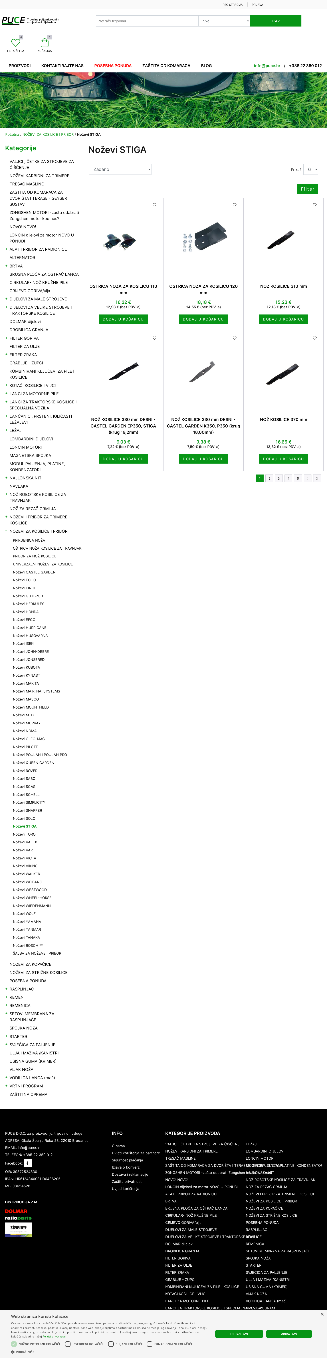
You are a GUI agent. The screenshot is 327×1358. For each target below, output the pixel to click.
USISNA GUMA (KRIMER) (33, 1061)
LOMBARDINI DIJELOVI (31, 439)
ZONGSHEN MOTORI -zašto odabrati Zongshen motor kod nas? (44, 215)
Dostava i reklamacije (130, 1174)
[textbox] (147, 21)
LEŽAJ (16, 430)
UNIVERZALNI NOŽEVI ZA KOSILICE (43, 564)
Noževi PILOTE (25, 747)
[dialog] (163, 1334)
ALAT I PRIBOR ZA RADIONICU (38, 249)
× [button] (322, 1314)
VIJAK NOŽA (21, 1069)
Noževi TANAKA (26, 937)
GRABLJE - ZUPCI (26, 363)
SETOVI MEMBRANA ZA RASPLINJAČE (32, 1016)
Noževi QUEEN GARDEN (33, 762)
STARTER (18, 1036)
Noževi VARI (23, 850)
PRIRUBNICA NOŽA (29, 540)
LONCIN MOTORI (26, 447)
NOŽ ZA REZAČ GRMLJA (33, 508)
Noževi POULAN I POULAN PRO (40, 754)
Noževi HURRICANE (29, 627)
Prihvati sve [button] (239, 1334)
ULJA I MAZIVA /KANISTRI (34, 1053)
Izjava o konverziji (127, 1167)
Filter (308, 189)
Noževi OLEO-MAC (29, 739)
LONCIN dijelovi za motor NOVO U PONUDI (42, 238)
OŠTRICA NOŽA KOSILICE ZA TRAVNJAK (47, 548)
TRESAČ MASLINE (27, 184)
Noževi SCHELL (26, 794)
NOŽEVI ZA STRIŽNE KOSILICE (39, 972)
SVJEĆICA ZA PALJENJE (32, 1044)
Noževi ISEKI (23, 643)
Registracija (233, 4)
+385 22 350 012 (305, 65)
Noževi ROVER (25, 770)
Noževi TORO (24, 834)
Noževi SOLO (24, 818)
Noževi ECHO (24, 580)
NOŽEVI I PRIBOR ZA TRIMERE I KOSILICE (40, 520)
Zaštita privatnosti (127, 1181)
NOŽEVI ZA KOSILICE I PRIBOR (39, 531)
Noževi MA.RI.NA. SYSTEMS (36, 691)
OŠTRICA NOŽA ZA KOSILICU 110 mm (123, 289)
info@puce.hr (267, 65)
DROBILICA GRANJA (29, 329)
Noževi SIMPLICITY (29, 802)
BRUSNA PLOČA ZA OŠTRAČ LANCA (44, 274)
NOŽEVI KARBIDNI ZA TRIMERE (39, 175)
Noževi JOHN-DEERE (31, 651)
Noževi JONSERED (29, 659)
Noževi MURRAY (27, 723)
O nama (118, 1146)
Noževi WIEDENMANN (32, 906)
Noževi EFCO (24, 619)
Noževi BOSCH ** (28, 945)
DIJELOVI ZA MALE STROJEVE (38, 299)
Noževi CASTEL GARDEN (34, 572)
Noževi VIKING (25, 866)
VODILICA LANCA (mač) (32, 1077)
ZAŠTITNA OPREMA (28, 1094)
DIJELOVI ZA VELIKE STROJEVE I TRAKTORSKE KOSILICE (41, 310)
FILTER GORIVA (24, 338)
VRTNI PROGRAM (26, 1086)
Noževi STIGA (25, 826)
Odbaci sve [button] (289, 1334)
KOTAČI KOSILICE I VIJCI (33, 385)
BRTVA (16, 266)
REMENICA (20, 1005)
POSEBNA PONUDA (28, 980)
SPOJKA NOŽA (24, 1028)
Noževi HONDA (26, 612)
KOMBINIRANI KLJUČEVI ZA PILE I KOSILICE (42, 374)
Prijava (257, 4)
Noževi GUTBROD (28, 596)
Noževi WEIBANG (27, 882)
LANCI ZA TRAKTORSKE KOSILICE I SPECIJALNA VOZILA (43, 405)
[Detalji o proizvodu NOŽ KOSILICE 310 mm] (283, 238)
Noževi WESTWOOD (30, 890)
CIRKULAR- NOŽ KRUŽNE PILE (39, 282)
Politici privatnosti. (54, 1336)
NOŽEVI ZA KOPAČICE (30, 964)
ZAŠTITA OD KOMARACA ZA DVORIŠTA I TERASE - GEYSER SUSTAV (38, 198)
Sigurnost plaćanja (127, 1160)
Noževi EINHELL (26, 588)
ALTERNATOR (22, 257)
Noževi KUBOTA (26, 667)
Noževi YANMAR (27, 929)
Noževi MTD (23, 715)
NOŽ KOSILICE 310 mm (283, 286)
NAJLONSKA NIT (26, 478)
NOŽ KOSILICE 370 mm (283, 419)
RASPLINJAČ (22, 989)
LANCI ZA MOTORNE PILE (34, 393)
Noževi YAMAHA (27, 921)
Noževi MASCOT (27, 699)
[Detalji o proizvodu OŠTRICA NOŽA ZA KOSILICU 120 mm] (203, 238)
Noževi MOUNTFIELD (31, 707)
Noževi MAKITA (26, 683)
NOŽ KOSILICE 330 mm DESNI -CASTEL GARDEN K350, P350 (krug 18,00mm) (203, 426)
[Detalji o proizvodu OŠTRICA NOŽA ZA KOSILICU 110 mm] (123, 238)
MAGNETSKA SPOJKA (30, 455)
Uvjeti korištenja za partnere (136, 1153)
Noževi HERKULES (28, 604)
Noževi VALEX (25, 842)
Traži (276, 21)
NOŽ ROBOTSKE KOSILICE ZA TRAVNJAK (38, 497)
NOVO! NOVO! (23, 226)
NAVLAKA (19, 486)
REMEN (17, 997)
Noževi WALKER (26, 874)
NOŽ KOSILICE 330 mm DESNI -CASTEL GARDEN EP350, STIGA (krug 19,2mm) (123, 426)
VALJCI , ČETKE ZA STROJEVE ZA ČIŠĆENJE (42, 164)
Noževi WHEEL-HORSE (32, 898)
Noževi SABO (24, 778)
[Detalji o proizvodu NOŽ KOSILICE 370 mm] (283, 371)
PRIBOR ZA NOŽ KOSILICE (35, 556)
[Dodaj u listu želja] (155, 204)
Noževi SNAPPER (27, 810)
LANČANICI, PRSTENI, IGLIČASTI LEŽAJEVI (41, 419)
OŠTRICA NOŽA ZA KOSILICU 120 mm (203, 289)
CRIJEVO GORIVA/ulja (30, 290)
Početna (12, 134)
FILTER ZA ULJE (25, 346)
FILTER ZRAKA (23, 354)
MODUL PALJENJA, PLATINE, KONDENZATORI (37, 466)
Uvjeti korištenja (125, 1188)
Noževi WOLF (24, 913)
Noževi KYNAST (26, 675)
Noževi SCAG (24, 786)
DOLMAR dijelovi (25, 321)
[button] (109, 1352)
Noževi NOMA (25, 731)
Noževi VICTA (24, 858)
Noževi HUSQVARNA (30, 635)
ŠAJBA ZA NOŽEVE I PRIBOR (37, 953)
